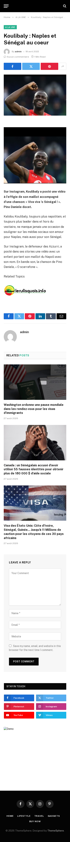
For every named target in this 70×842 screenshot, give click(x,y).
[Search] (64, 6)
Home (10, 816)
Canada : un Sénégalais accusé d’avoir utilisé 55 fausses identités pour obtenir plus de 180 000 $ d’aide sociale (33, 469)
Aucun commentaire (18, 56)
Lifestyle (24, 816)
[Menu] (6, 6)
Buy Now (35, 821)
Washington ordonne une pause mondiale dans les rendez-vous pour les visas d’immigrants (33, 409)
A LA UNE (10, 27)
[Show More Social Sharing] (62, 66)
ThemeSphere (55, 830)
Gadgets (54, 816)
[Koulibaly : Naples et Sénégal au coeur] (35, 95)
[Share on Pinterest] (49, 66)
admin (18, 51)
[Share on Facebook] (12, 66)
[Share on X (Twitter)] (31, 66)
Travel (39, 816)
